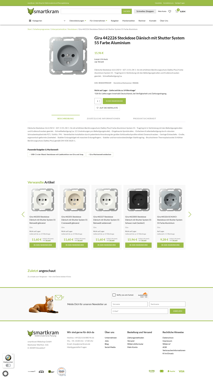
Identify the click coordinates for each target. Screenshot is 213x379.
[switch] (8, 365)
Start (30, 29)
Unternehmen (111, 337)
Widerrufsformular (135, 344)
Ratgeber (115, 20)
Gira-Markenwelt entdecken (99, 154)
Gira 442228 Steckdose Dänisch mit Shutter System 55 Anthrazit (170, 219)
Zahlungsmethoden (135, 337)
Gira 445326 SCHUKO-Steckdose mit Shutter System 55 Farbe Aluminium (137, 219)
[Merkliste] (169, 11)
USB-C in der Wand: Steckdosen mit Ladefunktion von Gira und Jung (56, 154)
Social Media (110, 347)
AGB (165, 347)
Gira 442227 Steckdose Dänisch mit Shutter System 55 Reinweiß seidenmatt (74, 219)
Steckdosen (72, 29)
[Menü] (12, 354)
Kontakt (152, 20)
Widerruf (166, 344)
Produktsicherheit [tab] (144, 118)
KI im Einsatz (168, 353)
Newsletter (158, 3)
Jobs (107, 341)
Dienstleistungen (77, 20)
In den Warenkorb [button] (43, 245)
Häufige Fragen (180, 3)
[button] (23, 214)
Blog (107, 344)
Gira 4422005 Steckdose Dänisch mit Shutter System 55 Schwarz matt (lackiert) (106, 219)
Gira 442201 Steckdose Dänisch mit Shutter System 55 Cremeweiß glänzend (42, 219)
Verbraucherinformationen (174, 350)
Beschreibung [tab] (65, 118)
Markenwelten (128, 20)
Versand (101, 62)
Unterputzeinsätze (58, 29)
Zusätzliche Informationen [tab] (103, 118)
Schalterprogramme (41, 29)
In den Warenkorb (114, 101)
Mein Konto (162, 11)
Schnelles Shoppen (145, 11)
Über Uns (164, 20)
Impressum (167, 341)
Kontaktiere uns (168, 3)
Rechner (142, 20)
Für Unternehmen (97, 20)
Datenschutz (168, 337)
